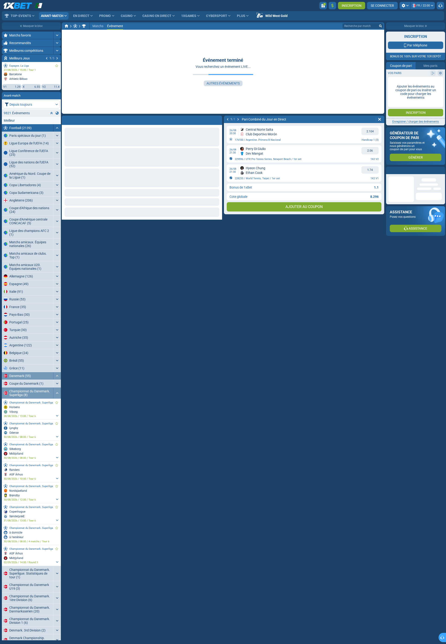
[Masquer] (57, 128)
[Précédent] (47, 58)
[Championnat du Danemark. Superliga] (84, 26)
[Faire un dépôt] (332, 5)
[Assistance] (440, 5)
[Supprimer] (217, 119)
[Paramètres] (405, 5)
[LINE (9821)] (66, 26)
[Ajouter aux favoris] (56, 65)
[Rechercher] (380, 26)
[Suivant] (57, 58)
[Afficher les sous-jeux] (57, 416)
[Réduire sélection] (51, 113)
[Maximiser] (57, 35)
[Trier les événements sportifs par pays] (57, 113)
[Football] (75, 26)
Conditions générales (413, 92)
